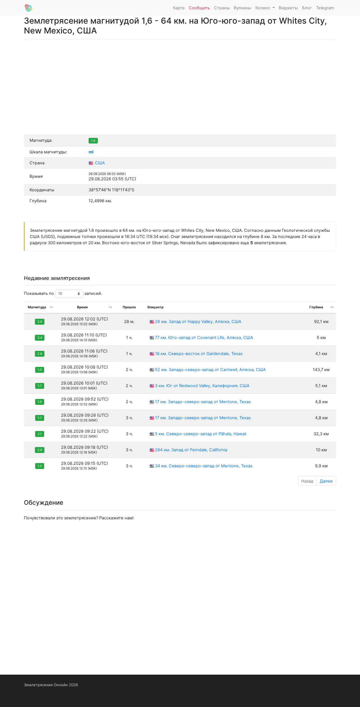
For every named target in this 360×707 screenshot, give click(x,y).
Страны (222, 7)
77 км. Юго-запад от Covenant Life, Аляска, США (204, 337)
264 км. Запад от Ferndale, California (191, 449)
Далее (326, 481)
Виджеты (288, 7)
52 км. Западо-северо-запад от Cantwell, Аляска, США (210, 369)
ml (91, 151)
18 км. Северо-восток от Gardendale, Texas (199, 353)
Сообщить (199, 7)
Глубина (316, 307)
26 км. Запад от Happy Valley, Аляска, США (198, 321)
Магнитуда (37, 307)
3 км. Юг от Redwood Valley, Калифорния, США (202, 385)
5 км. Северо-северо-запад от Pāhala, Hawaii (200, 433)
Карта (178, 7)
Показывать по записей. (63, 293)
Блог (307, 7)
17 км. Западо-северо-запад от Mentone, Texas (203, 401)
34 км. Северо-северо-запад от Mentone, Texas (204, 465)
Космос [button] (263, 7)
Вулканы (242, 7)
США (99, 162)
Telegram (325, 7)
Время (82, 307)
